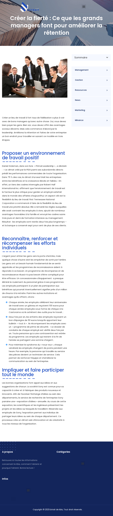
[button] (83, 6)
